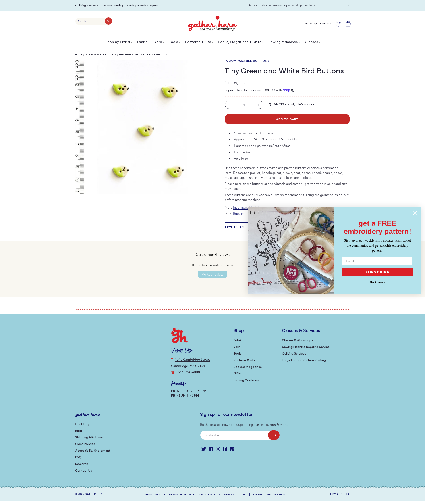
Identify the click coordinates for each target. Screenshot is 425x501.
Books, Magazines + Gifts (239, 42)
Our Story (82, 424)
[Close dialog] (415, 213)
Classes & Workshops (297, 340)
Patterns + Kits (198, 42)
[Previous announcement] (214, 5)
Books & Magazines (248, 367)
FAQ (78, 457)
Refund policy (155, 494)
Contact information (268, 494)
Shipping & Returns (89, 437)
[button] (118, 43)
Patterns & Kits (244, 360)
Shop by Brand (117, 42)
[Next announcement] (348, 5)
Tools (173, 42)
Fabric (142, 42)
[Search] (108, 21)
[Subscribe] (274, 435)
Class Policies (85, 444)
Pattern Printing (112, 5)
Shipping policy (236, 494)
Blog (78, 431)
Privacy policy (209, 494)
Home (79, 55)
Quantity (278, 104)
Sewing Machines (283, 42)
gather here (94, 494)
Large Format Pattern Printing (304, 360)
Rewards (81, 464)
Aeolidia (343, 494)
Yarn (158, 42)
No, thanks (377, 282)
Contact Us (83, 470)
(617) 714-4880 (188, 372)
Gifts (237, 373)
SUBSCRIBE (377, 272)
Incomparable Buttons (101, 55)
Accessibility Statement (92, 451)
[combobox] (93, 21)
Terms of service (182, 494)
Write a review (212, 274)
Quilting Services (86, 5)
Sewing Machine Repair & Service (306, 347)
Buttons (239, 213)
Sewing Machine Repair (142, 5)
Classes (311, 42)
